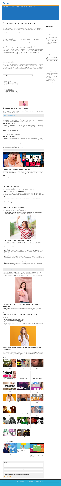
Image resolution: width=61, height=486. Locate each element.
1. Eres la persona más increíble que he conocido (11, 84)
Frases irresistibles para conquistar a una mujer (11, 83)
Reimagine (7, 3)
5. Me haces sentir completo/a (9, 89)
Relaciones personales (23, 6)
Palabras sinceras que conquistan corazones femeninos (12, 76)
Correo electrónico (26, 468)
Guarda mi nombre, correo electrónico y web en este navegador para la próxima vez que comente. (17, 474)
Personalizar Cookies (39, 481)
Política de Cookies (32, 481)
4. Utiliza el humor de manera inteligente (10, 82)
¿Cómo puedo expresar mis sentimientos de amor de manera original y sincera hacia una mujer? (17, 97)
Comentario (5, 462)
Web (4, 471)
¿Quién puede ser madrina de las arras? (52, 52)
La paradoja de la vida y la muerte (51, 63)
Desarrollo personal (6, 6)
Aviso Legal (27, 481)
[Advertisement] (30, 13)
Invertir (17, 6)
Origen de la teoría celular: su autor (51, 71)
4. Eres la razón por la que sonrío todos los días (11, 88)
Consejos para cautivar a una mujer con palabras (12, 92)
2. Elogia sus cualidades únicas (8, 80)
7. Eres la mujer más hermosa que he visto (11, 91)
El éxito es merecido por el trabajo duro (52, 40)
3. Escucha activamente (7, 81)
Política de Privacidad (20, 481)
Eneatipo (13, 6)
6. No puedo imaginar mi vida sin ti (10, 90)
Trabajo (30, 6)
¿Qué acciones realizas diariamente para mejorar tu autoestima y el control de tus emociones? (36, 455)
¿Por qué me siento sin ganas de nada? (9, 454)
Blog (34, 6)
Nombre (5, 468)
